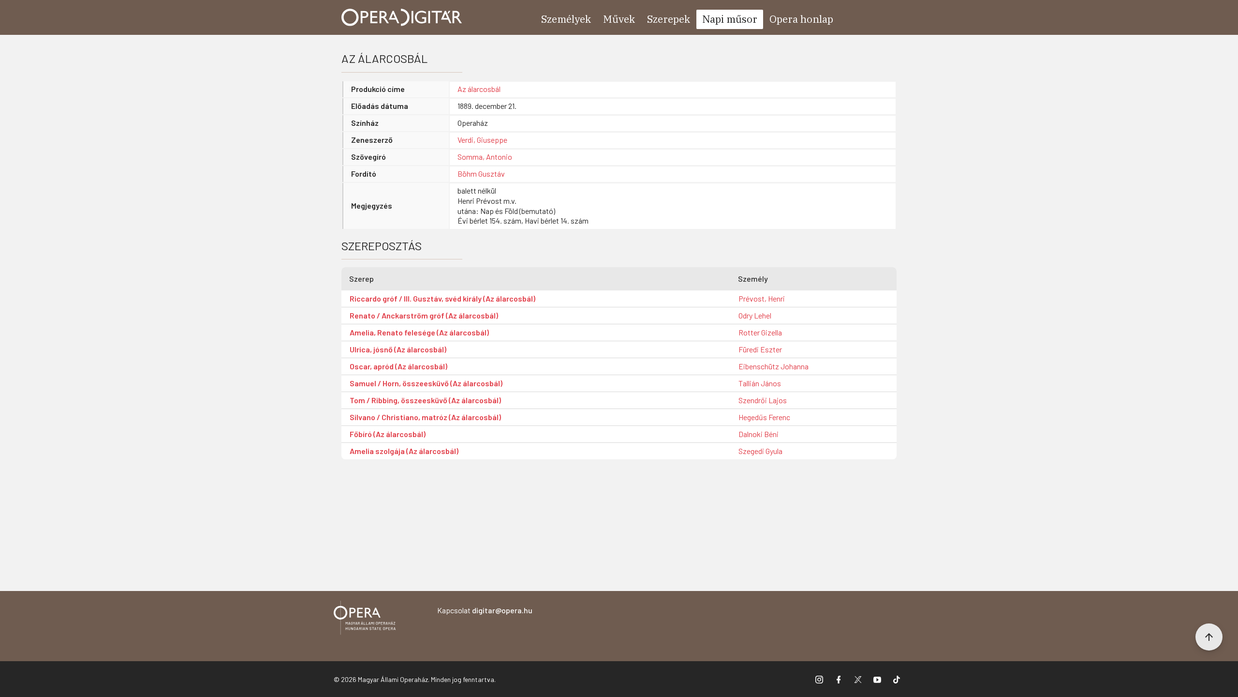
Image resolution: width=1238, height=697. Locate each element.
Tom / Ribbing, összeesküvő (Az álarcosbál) (425, 400)
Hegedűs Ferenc (764, 417)
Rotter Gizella (760, 332)
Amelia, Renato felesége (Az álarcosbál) (419, 332)
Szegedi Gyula (760, 450)
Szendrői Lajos (762, 400)
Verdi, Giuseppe (482, 139)
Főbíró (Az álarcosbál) (388, 434)
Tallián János (759, 383)
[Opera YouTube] (877, 679)
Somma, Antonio (484, 156)
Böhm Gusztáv (481, 173)
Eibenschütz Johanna (773, 366)
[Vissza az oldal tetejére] (1209, 637)
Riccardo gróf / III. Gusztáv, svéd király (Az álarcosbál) (442, 298)
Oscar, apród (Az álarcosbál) (398, 366)
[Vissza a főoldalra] (365, 619)
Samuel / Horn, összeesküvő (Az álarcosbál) (426, 383)
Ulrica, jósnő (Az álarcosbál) (398, 349)
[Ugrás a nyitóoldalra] (401, 17)
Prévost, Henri (761, 298)
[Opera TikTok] (896, 679)
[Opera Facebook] (838, 679)
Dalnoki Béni (758, 434)
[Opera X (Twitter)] (858, 679)
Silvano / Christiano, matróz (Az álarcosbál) (425, 417)
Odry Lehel (754, 315)
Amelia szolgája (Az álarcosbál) (404, 450)
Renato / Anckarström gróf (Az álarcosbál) (424, 315)
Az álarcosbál (479, 88)
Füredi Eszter (760, 349)
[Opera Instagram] (819, 679)
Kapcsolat (484, 610)
